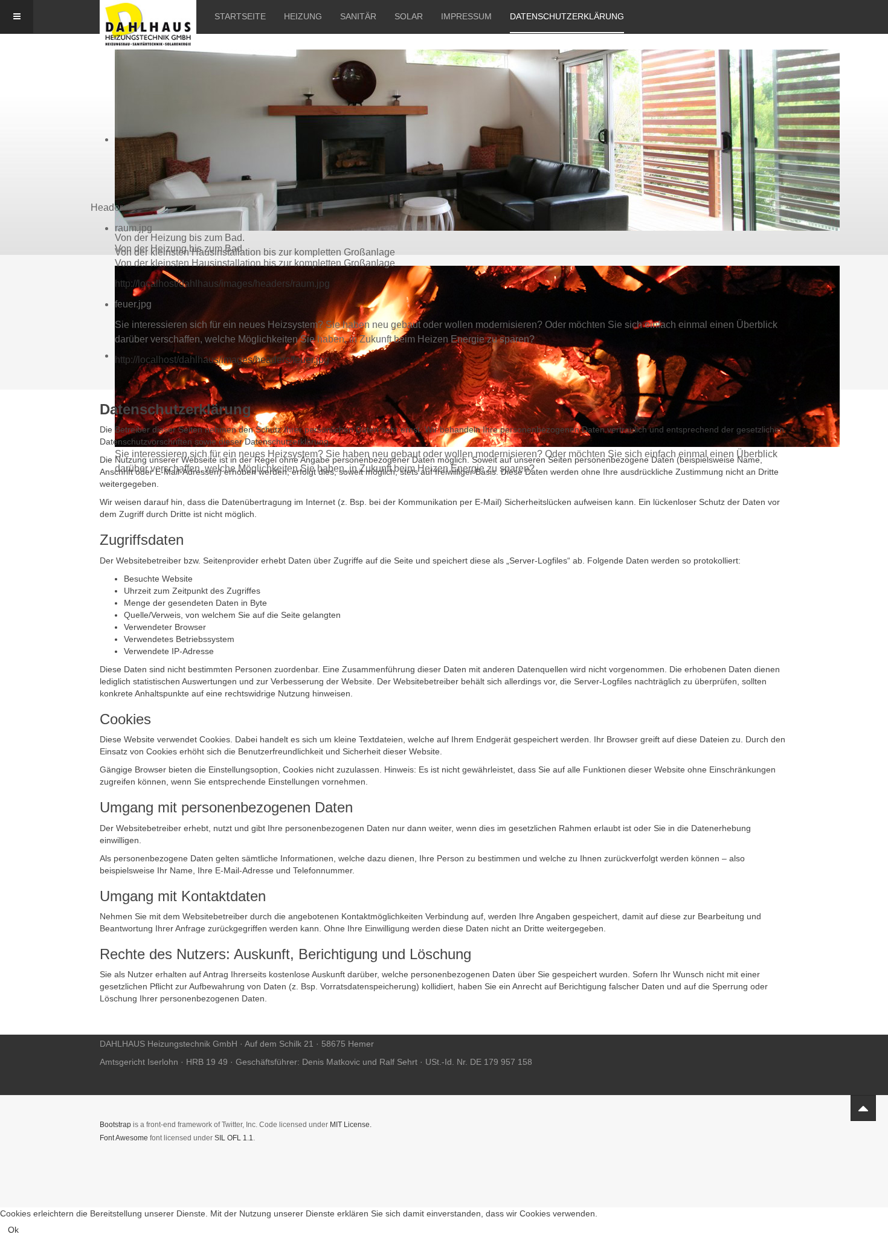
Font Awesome (124, 1138)
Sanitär (358, 16)
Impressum (466, 16)
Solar (408, 16)
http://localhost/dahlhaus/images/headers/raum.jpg (222, 283)
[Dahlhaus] (148, 16)
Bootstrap (115, 1124)
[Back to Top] (863, 1108)
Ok (13, 1230)
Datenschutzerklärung (567, 16)
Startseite (240, 16)
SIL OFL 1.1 (233, 1138)
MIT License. (351, 1124)
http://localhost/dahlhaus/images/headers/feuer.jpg (222, 360)
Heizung (303, 16)
